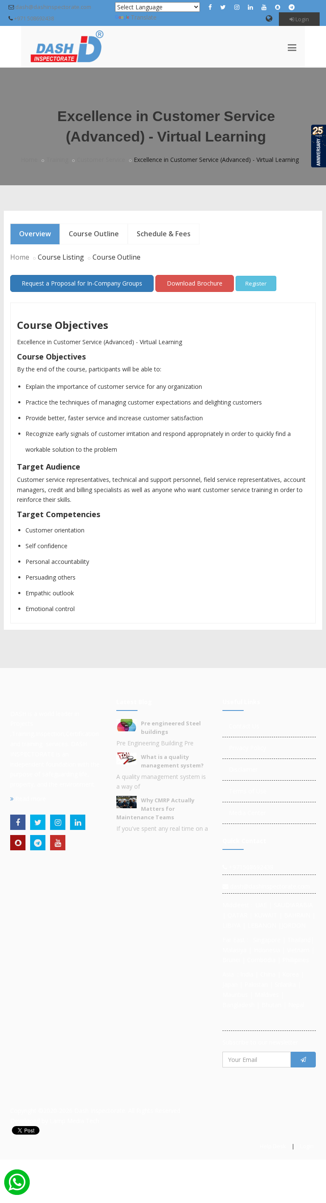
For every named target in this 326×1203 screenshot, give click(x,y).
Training (57, 160)
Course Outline (94, 233)
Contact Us (244, 726)
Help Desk (273, 1146)
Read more (30, 799)
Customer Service (101, 160)
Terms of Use (248, 791)
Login (301, 19)
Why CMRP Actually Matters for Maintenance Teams (155, 808)
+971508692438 (250, 867)
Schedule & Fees (164, 233)
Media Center (247, 813)
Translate (144, 17)
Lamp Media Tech (74, 1121)
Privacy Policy (247, 748)
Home (29, 160)
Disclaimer (243, 769)
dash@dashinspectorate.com (53, 7)
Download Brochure (194, 283)
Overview (35, 233)
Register (256, 283)
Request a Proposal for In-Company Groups (82, 283)
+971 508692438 (34, 18)
